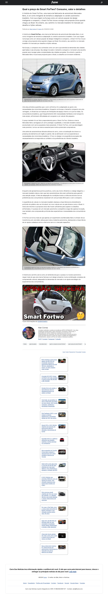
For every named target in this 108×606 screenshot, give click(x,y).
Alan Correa (33, 29)
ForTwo (25, 344)
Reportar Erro (72, 352)
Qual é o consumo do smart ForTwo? (57, 344)
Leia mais (72, 572)
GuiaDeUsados (42, 321)
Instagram (52, 339)
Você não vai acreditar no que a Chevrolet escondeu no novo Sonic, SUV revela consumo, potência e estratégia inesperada (50, 403)
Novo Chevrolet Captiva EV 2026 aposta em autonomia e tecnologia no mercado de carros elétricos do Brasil (50, 549)
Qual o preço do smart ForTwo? (75, 344)
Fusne (45, 577)
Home (64, 352)
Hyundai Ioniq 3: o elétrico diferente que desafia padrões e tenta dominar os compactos (49, 441)
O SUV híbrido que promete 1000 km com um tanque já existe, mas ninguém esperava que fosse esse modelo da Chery (49, 481)
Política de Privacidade (43, 583)
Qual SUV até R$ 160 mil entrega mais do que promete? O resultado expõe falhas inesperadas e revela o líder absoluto (49, 524)
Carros (40, 29)
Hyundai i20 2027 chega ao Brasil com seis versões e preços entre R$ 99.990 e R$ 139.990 (49, 378)
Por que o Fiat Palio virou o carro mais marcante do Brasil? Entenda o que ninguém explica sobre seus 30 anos (49, 510)
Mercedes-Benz (43, 344)
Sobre (67, 352)
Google (67, 583)
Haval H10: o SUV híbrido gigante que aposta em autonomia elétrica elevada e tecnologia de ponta (49, 428)
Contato (45, 339)
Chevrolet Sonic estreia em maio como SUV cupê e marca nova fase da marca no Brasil (49, 536)
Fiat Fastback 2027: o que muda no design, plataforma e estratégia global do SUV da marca (49, 416)
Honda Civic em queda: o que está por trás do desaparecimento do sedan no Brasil (49, 390)
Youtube (82, 583)
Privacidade (78, 352)
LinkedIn (58, 339)
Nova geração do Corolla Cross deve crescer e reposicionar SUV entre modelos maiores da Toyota (49, 454)
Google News (74, 583)
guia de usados (32, 344)
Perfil (39, 339)
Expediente (31, 583)
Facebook (60, 583)
